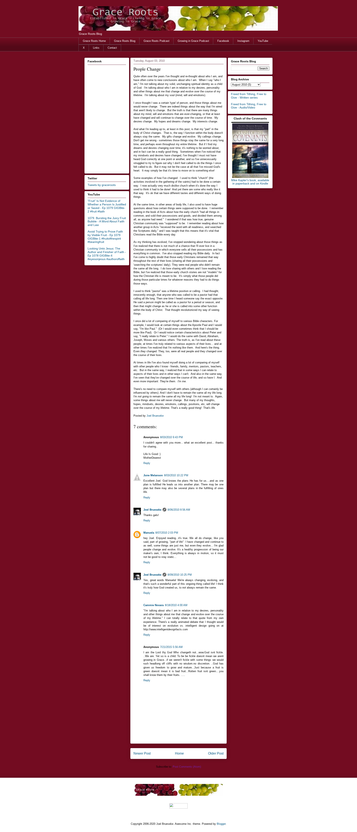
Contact (112, 47)
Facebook (223, 40)
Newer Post (142, 753)
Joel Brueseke (152, 509)
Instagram (243, 40)
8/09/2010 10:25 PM (180, 574)
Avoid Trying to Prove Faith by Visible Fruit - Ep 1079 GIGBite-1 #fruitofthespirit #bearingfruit (105, 237)
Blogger (221, 823)
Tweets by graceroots (102, 185)
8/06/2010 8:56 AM (179, 509)
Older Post (216, 753)
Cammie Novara (153, 605)
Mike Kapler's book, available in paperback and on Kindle (250, 181)
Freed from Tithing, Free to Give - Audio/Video (248, 105)
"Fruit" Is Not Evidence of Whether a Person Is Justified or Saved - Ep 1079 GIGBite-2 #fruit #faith (107, 206)
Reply (146, 463)
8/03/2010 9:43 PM (171, 437)
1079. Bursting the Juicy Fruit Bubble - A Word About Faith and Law (107, 221)
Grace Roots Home (94, 40)
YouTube (263, 40)
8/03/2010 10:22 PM (176, 475)
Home (179, 753)
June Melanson (153, 475)
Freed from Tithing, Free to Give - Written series (248, 95)
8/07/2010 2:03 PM (166, 532)
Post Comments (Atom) (187, 766)
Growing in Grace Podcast (193, 40)
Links (96, 47)
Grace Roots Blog (124, 40)
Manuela (148, 532)
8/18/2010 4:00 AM (176, 605)
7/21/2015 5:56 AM (171, 647)
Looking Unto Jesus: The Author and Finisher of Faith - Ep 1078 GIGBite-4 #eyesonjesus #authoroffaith (107, 253)
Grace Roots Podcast (156, 40)
